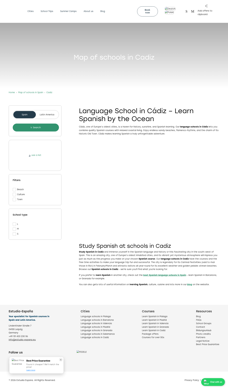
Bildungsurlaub (203, 330)
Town (19, 199)
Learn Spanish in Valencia (155, 323)
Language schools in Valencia (96, 323)
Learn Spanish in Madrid (154, 320)
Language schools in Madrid (95, 327)
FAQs (198, 320)
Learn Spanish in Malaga (154, 316)
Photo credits (203, 334)
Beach (20, 189)
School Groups (203, 323)
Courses (148, 311)
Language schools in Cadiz (95, 337)
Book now (147, 11)
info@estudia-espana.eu (22, 340)
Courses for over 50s (153, 337)
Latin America (47, 114)
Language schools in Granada (96, 330)
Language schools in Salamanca (98, 334)
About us (88, 11)
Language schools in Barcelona (97, 320)
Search (37, 127)
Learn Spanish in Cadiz (153, 330)
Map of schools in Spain (30, 92)
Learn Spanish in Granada (155, 327)
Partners (200, 337)
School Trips (47, 11)
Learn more (30, 370)
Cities (30, 11)
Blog (102, 11)
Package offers (150, 334)
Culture (21, 194)
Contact (200, 327)
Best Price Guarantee (207, 344)
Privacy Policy (192, 380)
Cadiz (49, 92)
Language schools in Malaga (96, 316)
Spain (24, 114)
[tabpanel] (35, 172)
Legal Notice (203, 341)
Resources (204, 311)
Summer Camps (68, 11)
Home (12, 92)
